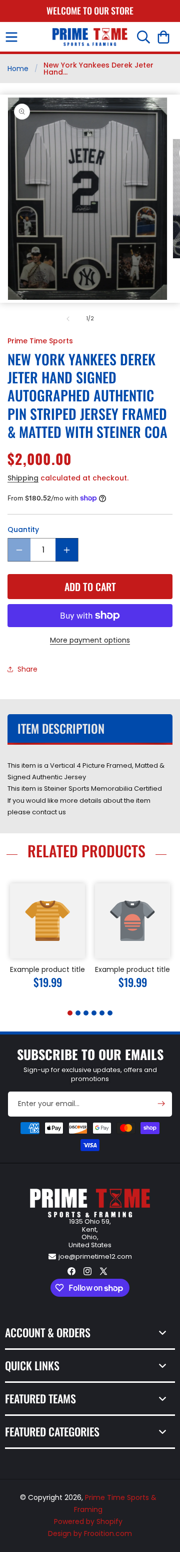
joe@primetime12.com (95, 1256)
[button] (12, 37)
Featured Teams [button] (40, 1398)
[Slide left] (68, 319)
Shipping (23, 478)
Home (18, 68)
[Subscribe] (161, 1103)
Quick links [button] (32, 1365)
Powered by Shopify (88, 1521)
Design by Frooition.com (90, 1533)
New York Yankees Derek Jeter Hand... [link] (99, 69)
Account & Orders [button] (47, 1332)
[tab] (70, 1012)
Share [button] (28, 669)
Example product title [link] (47, 969)
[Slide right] (112, 319)
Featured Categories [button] (52, 1431)
